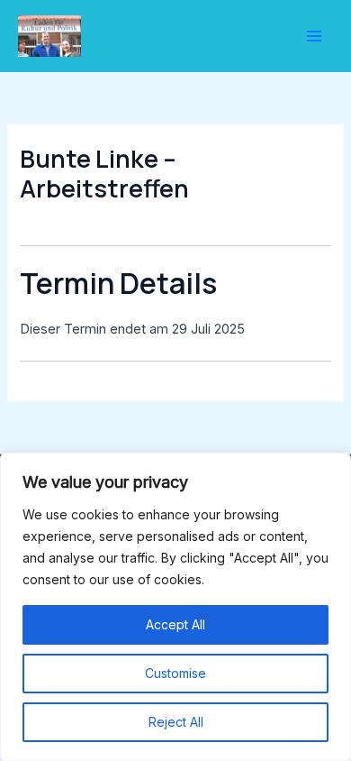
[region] (175, 607)
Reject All (175, 721)
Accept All (175, 624)
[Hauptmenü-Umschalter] (314, 36)
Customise (175, 673)
